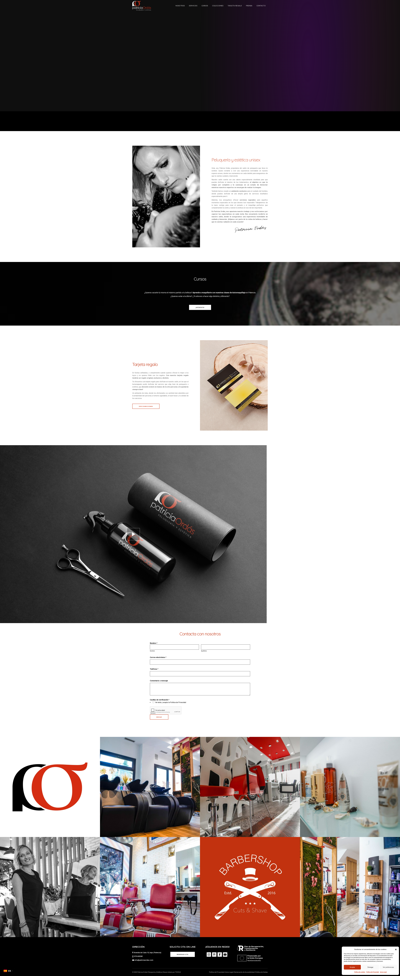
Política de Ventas (261, 972)
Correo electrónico (158, 657)
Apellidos (204, 651)
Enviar (159, 717)
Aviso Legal (383, 972)
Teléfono (154, 669)
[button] (396, 949)
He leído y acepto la (170, 702)
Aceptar (352, 967)
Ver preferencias (388, 967)
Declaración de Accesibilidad (244, 972)
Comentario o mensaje (159, 681)
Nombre (152, 651)
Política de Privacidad (372, 972)
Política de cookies (359, 972)
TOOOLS (178, 972)
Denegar (370, 967)
